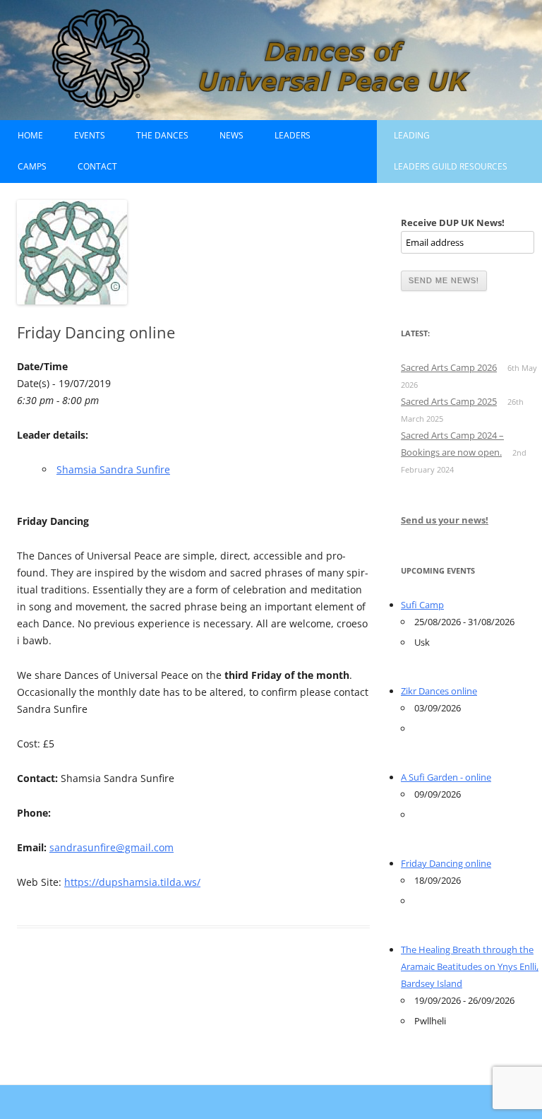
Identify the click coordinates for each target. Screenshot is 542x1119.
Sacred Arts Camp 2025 (449, 401)
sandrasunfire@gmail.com (111, 847)
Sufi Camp (422, 604)
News (231, 135)
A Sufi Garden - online (446, 777)
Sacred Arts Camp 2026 (449, 367)
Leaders (293, 135)
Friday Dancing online (446, 863)
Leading (412, 135)
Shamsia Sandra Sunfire (113, 469)
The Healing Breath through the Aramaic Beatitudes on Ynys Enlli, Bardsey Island (469, 966)
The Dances (162, 135)
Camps (32, 166)
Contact (97, 166)
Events (89, 135)
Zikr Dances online (439, 691)
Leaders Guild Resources (450, 166)
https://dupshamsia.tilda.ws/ (132, 882)
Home (30, 135)
